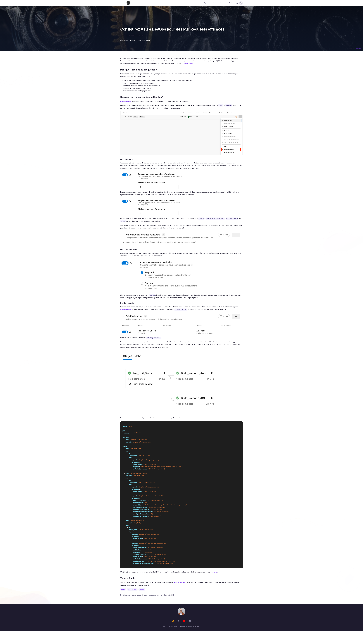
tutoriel (214, 572)
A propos (207, 3)
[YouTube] (184, 621)
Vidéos (231, 3)
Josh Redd (358, 48)
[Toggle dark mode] (241, 3)
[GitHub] (190, 621)
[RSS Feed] (173, 621)
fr (124, 3)
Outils (215, 3)
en (121, 3)
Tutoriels (223, 3)
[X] (179, 621)
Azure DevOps (187, 63)
